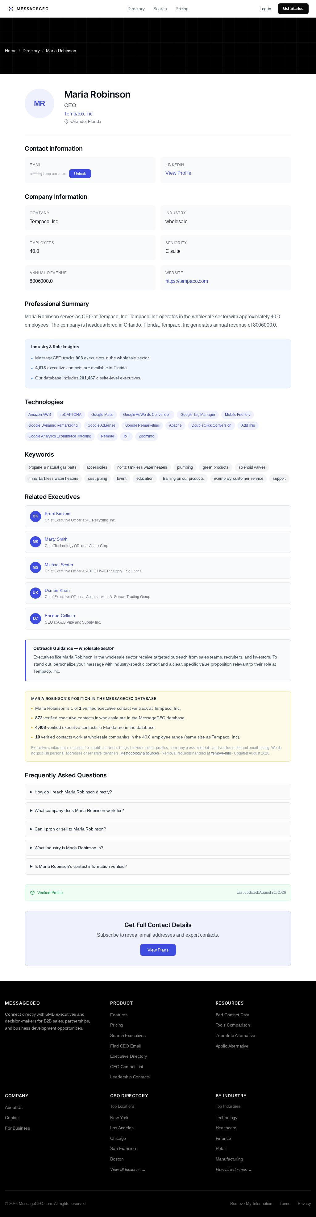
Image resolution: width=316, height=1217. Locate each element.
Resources (230, 1003)
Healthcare (226, 1127)
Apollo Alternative (232, 1045)
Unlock (80, 173)
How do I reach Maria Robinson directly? (73, 791)
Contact (12, 1117)
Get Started (293, 8)
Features (118, 1014)
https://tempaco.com (186, 281)
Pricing (182, 8)
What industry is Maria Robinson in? (69, 847)
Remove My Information (251, 1203)
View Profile (178, 173)
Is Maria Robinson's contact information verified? (81, 866)
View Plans (158, 949)
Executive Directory (128, 1056)
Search (160, 8)
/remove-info (221, 753)
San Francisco (124, 1148)
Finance (223, 1138)
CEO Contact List (126, 1066)
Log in (265, 8)
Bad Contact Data (232, 1014)
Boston (116, 1158)
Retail (221, 1148)
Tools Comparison (233, 1025)
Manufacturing (229, 1158)
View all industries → (234, 1169)
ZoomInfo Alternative (235, 1035)
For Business (17, 1128)
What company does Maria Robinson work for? (79, 810)
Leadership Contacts (130, 1076)
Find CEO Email (125, 1045)
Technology (226, 1117)
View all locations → (128, 1169)
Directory (136, 8)
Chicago (118, 1138)
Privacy (304, 1203)
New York (119, 1117)
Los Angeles (121, 1127)
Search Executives (127, 1035)
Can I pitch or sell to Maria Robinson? (70, 828)
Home (10, 50)
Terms (285, 1203)
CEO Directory (129, 1095)
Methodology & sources (139, 753)
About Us (14, 1107)
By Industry (231, 1095)
